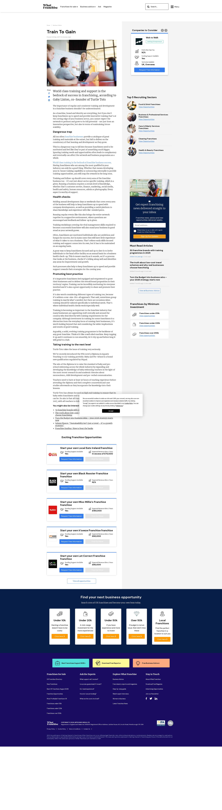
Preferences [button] (119, 406)
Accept (111, 411)
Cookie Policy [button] (129, 403)
